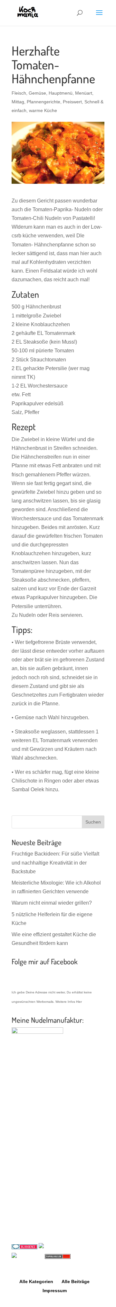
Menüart (83, 93)
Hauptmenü (60, 93)
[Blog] (60, 1247)
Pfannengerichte (43, 101)
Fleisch (19, 93)
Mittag (18, 101)
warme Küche (43, 110)
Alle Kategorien (36, 1281)
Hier (79, 1001)
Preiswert (72, 101)
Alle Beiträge (76, 1281)
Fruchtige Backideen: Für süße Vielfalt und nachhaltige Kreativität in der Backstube (55, 862)
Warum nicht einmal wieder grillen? (52, 903)
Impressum (55, 1290)
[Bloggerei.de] (24, 1247)
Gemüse (37, 93)
